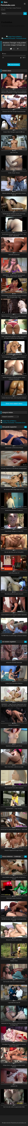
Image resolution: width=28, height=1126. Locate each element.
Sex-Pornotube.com (8, 3)
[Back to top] (23, 1121)
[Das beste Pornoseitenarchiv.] (14, 38)
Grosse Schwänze (14, 64)
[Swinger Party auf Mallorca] (14, 36)
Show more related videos (14, 403)
